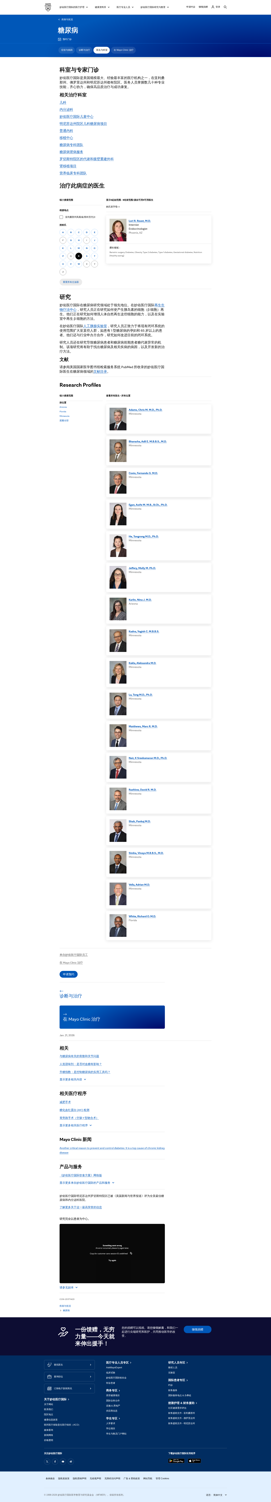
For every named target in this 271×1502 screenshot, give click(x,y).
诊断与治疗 (84, 50)
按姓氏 (63, 225)
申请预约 (68, 974)
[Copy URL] (131, 1253)
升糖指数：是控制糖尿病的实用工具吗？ (85, 1072)
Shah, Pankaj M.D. (140, 821)
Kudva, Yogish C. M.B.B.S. (144, 631)
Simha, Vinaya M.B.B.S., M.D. (146, 853)
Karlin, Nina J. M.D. (140, 599)
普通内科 (66, 131)
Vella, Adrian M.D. (139, 884)
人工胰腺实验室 (95, 326)
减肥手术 (65, 1102)
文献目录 (100, 371)
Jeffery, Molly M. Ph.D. (142, 568)
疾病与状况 (67, 19)
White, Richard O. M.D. (142, 916)
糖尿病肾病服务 (71, 152)
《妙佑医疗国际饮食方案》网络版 (81, 1175)
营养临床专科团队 (73, 173)
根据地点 (64, 210)
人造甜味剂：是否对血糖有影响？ (81, 1064)
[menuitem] (66, 50)
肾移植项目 (68, 166)
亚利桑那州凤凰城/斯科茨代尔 (80, 217)
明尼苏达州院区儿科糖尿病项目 (83, 124)
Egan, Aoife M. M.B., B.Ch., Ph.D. (148, 504)
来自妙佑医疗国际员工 (74, 954)
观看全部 (64, 420)
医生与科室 (102, 50)
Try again (112, 1260)
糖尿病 (68, 30)
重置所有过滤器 (71, 282)
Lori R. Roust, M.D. (140, 220)
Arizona (63, 407)
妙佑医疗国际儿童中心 (76, 116)
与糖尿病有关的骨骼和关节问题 (79, 1056)
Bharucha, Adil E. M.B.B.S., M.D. (148, 441)
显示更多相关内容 (71, 1079)
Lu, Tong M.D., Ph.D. (141, 694)
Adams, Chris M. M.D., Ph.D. (145, 409)
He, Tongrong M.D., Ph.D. (144, 536)
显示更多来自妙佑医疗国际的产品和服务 (85, 1182)
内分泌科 (66, 109)
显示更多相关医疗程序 (74, 1125)
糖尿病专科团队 (71, 145)
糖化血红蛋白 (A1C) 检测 (74, 1110)
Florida (63, 411)
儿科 (63, 102)
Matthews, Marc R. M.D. (143, 726)
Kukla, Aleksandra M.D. (142, 663)
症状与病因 (67, 50)
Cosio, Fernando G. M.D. (143, 473)
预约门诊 (67, 39)
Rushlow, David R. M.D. (142, 789)
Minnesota (64, 416)
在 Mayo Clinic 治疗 (124, 50)
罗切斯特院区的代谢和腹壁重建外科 (87, 159)
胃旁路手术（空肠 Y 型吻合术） (79, 1118)
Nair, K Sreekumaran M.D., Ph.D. (148, 758)
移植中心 (66, 138)
